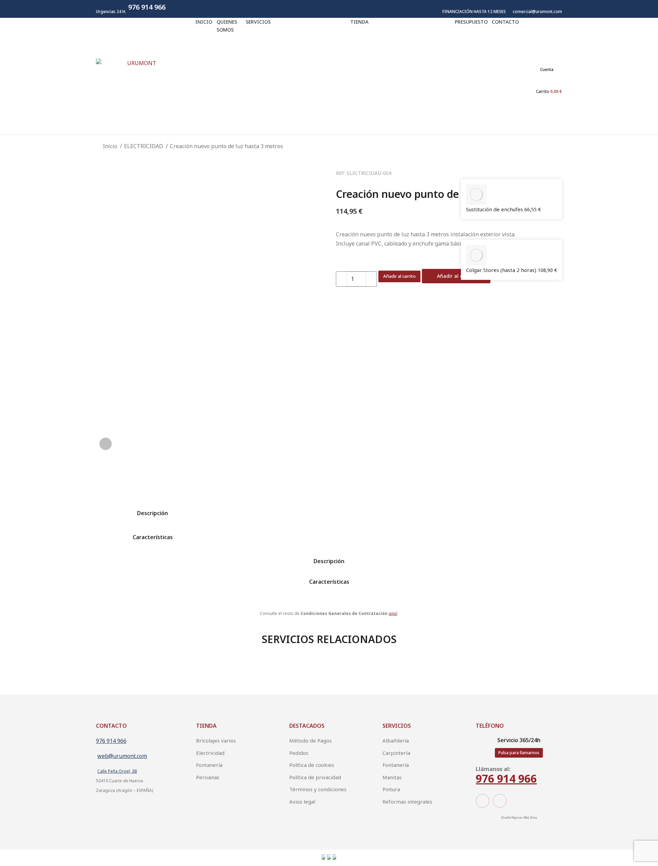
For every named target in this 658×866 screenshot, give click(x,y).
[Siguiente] (467, 234)
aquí (393, 613)
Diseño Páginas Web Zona (519, 817)
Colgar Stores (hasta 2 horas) (502, 269)
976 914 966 (111, 741)
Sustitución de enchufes (495, 209)
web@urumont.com (122, 756)
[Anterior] (467, 174)
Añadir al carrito (399, 276)
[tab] (152, 508)
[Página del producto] (476, 194)
